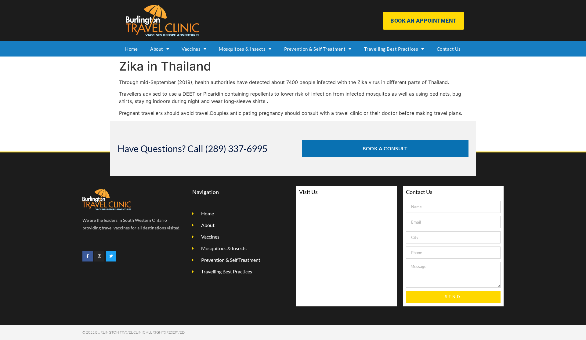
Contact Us (449, 49)
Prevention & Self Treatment (315, 49)
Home (131, 49)
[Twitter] (111, 256)
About (156, 49)
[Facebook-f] (87, 256)
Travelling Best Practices (391, 49)
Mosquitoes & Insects (242, 49)
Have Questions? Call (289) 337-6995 (192, 148)
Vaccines (191, 49)
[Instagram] (99, 256)
